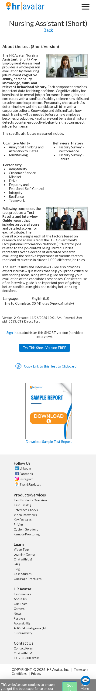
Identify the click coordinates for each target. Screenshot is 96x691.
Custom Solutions (26, 529)
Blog (17, 569)
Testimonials (22, 594)
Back (48, 30)
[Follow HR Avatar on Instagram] (16, 479)
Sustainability (23, 633)
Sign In (12, 333)
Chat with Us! (23, 559)
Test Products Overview (30, 500)
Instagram (26, 479)
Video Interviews (25, 515)
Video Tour (21, 549)
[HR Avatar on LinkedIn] (16, 469)
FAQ (17, 564)
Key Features (22, 519)
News (17, 613)
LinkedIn (25, 468)
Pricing (18, 524)
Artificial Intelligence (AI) (30, 628)
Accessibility (22, 623)
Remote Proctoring (27, 534)
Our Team (20, 604)
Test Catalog (22, 505)
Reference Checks (26, 510)
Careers (19, 609)
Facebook (26, 474)
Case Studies (22, 574)
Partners (19, 618)
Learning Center (24, 554)
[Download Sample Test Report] (48, 438)
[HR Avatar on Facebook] (16, 474)
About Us (20, 599)
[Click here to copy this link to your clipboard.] (18, 368)
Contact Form (23, 648)
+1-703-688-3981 (27, 658)
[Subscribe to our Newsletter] (16, 485)
